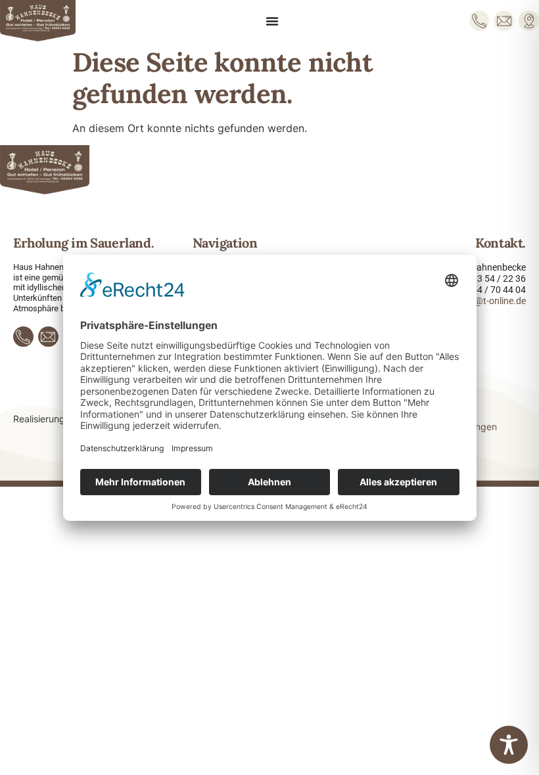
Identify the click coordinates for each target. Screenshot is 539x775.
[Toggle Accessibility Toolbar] (508, 744)
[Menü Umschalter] (272, 21)
